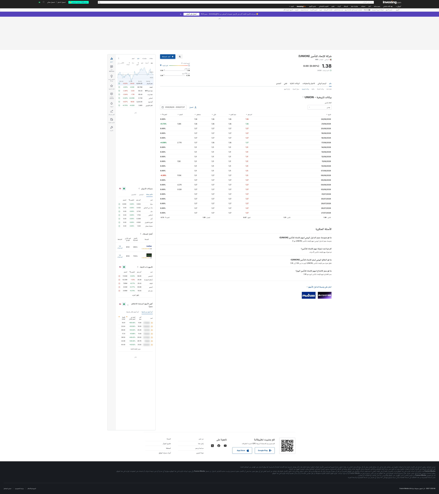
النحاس (151, 98)
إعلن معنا (200, 443)
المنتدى (278, 83)
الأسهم (397, 10)
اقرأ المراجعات (120, 247)
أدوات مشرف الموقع (165, 453)
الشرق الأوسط (313, 10)
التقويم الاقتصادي (324, 6)
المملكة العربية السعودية (378, 10)
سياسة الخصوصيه (19, 488)
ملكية (313, 89)
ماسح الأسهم (312, 6)
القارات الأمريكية (328, 10)
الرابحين (141, 194)
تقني (285, 83)
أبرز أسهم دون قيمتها (147, 312)
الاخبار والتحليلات (308, 83)
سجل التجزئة (296, 89)
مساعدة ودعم (199, 448)
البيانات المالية (295, 83)
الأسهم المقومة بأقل (288, 10)
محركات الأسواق (147, 188)
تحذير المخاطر (7, 488)
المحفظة (168, 448)
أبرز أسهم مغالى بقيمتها (132, 312)
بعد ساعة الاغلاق (338, 10)
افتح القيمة (165, 65)
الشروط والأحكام (32, 488)
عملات (151, 58)
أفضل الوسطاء (148, 234)
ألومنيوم (150, 102)
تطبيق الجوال (167, 443)
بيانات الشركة (320, 89)
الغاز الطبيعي (149, 105)
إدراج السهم (287, 89)
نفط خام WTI (149, 91)
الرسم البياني (322, 83)
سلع (138, 58)
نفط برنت (150, 94)
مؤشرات (144, 58)
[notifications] (43, 2)
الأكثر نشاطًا (149, 194)
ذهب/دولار (150, 83)
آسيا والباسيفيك (304, 10)
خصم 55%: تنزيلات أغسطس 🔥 (78, 2)
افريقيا (296, 10)
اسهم (133, 58)
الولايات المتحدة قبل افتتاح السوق (353, 10)
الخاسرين (133, 194)
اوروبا (320, 10)
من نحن (201, 439)
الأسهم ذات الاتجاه (146, 267)
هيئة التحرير (199, 453)
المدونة (169, 439)
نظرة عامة (329, 89)
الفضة (151, 87)
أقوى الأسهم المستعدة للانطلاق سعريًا (142, 305)
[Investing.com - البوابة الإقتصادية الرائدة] (392, 2)
